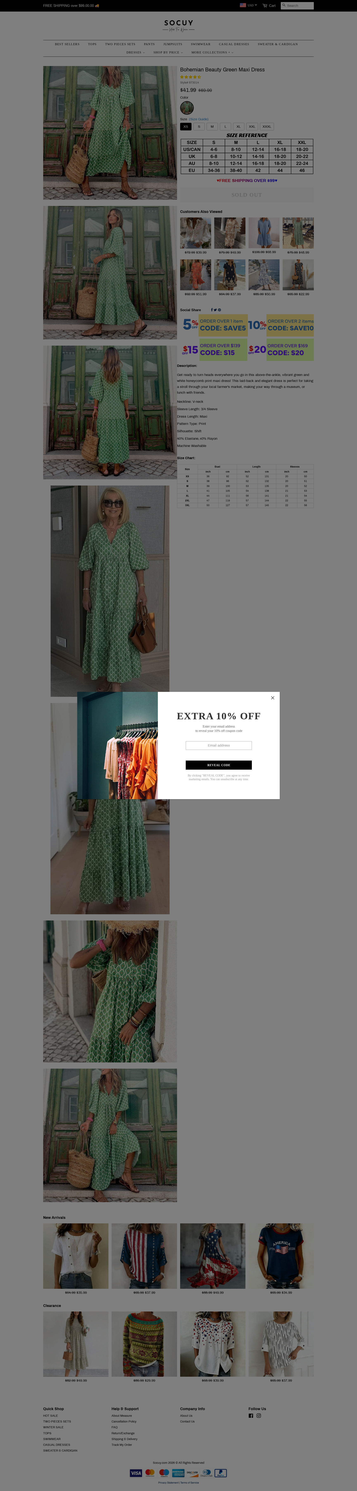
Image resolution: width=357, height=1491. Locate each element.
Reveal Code (218, 765)
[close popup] (272, 698)
